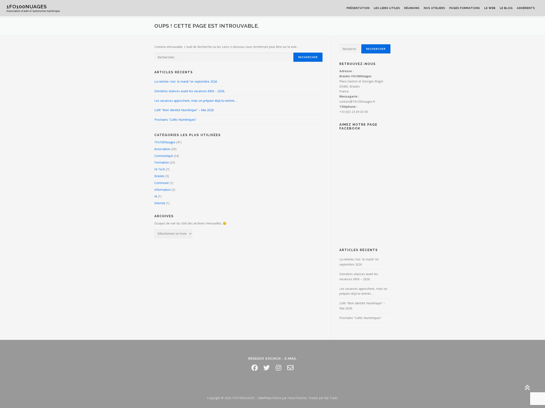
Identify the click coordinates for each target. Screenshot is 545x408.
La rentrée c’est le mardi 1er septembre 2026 (185, 81)
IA (155, 196)
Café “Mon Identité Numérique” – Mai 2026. (184, 110)
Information (162, 190)
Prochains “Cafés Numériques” (175, 120)
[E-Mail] (290, 368)
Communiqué (163, 156)
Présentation (358, 8)
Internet (159, 203)
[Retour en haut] (527, 388)
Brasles (159, 176)
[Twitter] (266, 368)
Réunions (412, 8)
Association (162, 149)
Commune (161, 183)
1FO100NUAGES (26, 6)
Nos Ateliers (434, 8)
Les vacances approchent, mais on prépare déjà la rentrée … (196, 101)
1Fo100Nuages (164, 142)
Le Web (490, 8)
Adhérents (526, 8)
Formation (161, 162)
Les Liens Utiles (387, 8)
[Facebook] (254, 368)
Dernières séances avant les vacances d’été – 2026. (189, 91)
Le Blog (506, 8)
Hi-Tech (159, 169)
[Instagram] (278, 368)
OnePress (265, 398)
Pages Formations (464, 8)
